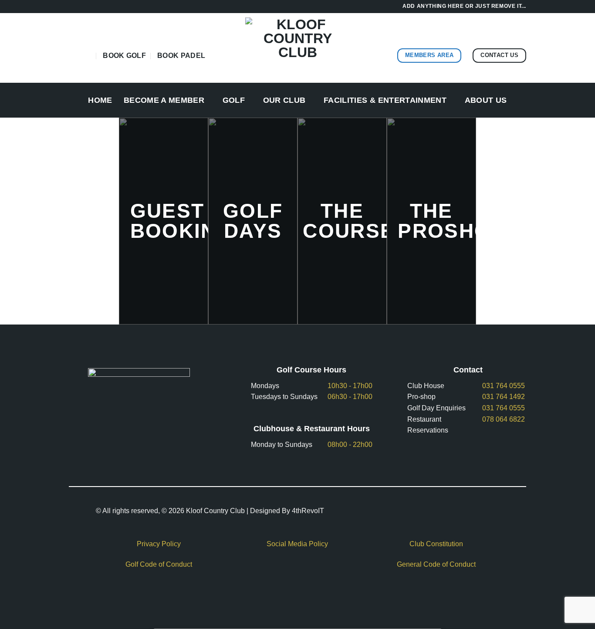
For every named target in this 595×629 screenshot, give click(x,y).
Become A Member (164, 100)
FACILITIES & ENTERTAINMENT (385, 100)
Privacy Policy (159, 544)
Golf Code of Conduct (158, 564)
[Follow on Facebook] (74, 55)
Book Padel (181, 55)
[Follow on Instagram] (85, 55)
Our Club (284, 100)
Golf (234, 100)
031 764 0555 (503, 385)
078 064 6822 (503, 419)
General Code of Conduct (436, 564)
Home (100, 100)
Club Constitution (436, 544)
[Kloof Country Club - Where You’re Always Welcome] (297, 47)
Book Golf (124, 55)
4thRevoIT (308, 510)
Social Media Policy (297, 544)
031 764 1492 (503, 396)
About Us (486, 100)
